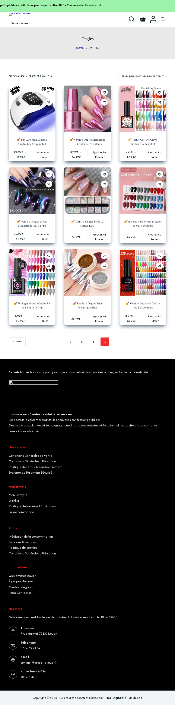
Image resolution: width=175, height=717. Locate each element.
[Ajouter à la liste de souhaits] (48, 92)
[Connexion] (153, 19)
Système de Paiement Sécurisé (30, 472)
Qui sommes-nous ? (22, 575)
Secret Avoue (19, 23)
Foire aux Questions (22, 542)
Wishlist (14, 500)
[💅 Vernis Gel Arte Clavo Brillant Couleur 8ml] (143, 109)
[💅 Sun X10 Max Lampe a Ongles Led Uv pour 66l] (32, 109)
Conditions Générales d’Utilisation (32, 461)
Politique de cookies (23, 547)
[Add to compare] (48, 102)
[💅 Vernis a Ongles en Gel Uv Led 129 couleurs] (143, 272)
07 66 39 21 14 (30, 648)
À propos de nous (21, 581)
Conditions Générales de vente (30, 455)
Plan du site (134, 698)
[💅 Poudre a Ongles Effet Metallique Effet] (87, 272)
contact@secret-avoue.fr (38, 662)
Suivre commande (21, 512)
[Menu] (163, 19)
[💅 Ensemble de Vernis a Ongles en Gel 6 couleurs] (143, 190)
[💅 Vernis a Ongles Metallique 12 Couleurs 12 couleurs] (87, 109)
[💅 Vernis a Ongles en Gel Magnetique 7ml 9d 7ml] (32, 190)
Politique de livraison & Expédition (32, 506)
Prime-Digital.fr (114, 698)
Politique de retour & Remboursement (36, 467)
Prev (19, 341)
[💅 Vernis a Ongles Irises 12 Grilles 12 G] (87, 190)
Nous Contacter (20, 592)
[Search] (131, 19)
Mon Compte (18, 495)
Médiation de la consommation (31, 536)
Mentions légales (21, 587)
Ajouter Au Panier (43, 154)
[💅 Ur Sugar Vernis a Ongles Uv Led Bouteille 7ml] (32, 272)
